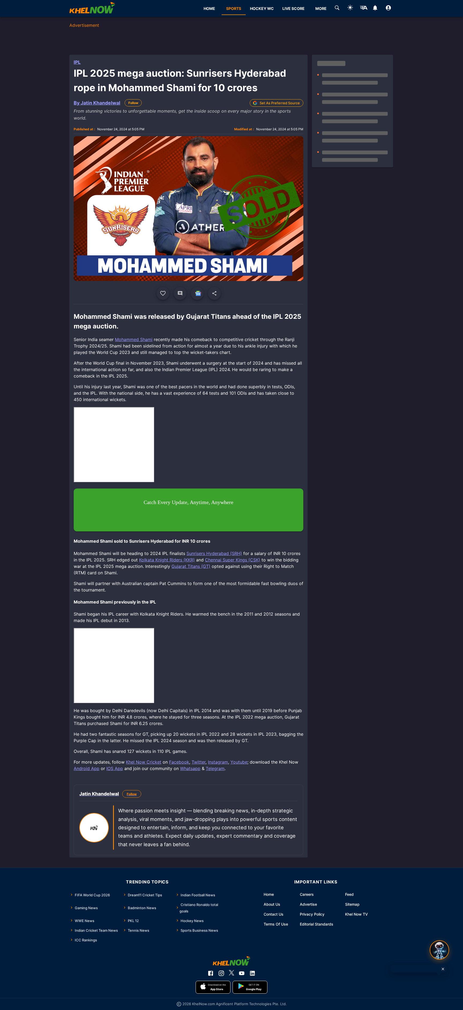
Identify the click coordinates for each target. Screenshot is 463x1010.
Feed (349, 894)
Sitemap (352, 904)
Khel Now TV (356, 914)
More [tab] (321, 8)
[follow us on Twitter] (231, 973)
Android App (86, 768)
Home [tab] (209, 8)
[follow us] (197, 293)
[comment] (180, 293)
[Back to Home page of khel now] (92, 8)
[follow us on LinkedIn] (252, 973)
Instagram (218, 762)
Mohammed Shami (133, 339)
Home (269, 894)
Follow (133, 103)
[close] (442, 968)
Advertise (308, 904)
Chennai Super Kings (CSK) (232, 560)
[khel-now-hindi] (363, 8)
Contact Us (273, 914)
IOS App (114, 768)
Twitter (199, 762)
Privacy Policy (312, 914)
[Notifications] (375, 8)
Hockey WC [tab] (262, 8)
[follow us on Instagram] (221, 973)
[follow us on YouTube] (241, 973)
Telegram (215, 768)
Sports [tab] (233, 8)
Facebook (179, 762)
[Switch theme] (350, 8)
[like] (162, 293)
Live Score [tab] (293, 8)
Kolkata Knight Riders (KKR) (167, 560)
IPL (77, 62)
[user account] (388, 8)
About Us (272, 904)
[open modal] (439, 950)
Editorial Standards (316, 924)
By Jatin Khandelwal (97, 103)
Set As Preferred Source (280, 103)
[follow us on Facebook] (210, 973)
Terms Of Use (276, 924)
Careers (307, 894)
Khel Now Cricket (143, 762)
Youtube (238, 762)
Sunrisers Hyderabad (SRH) (214, 553)
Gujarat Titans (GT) (190, 566)
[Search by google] (337, 8)
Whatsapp (190, 768)
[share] (214, 293)
